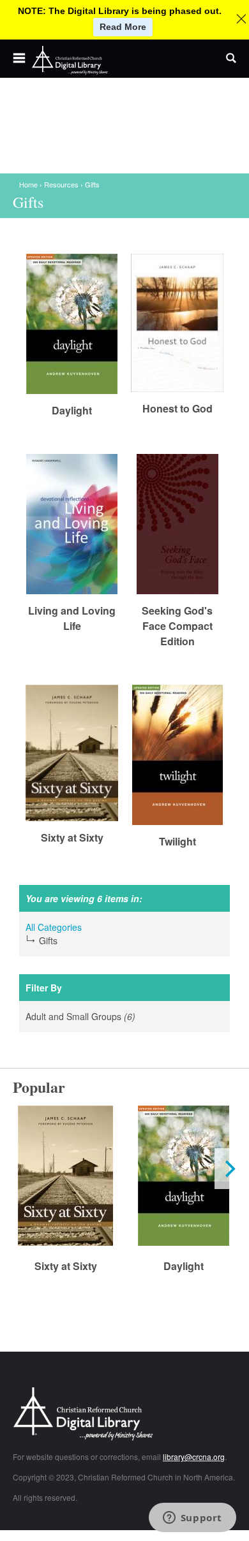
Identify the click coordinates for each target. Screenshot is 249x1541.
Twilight (177, 841)
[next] (229, 1168)
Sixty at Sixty (72, 837)
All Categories (54, 927)
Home (28, 184)
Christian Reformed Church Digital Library (124, 1415)
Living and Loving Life (72, 618)
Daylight (72, 410)
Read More (123, 27)
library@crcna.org (194, 1456)
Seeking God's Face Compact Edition (177, 625)
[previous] (20, 1168)
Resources (61, 184)
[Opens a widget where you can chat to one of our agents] (192, 1519)
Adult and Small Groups (95, 1016)
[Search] (231, 59)
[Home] (70, 60)
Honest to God (177, 408)
